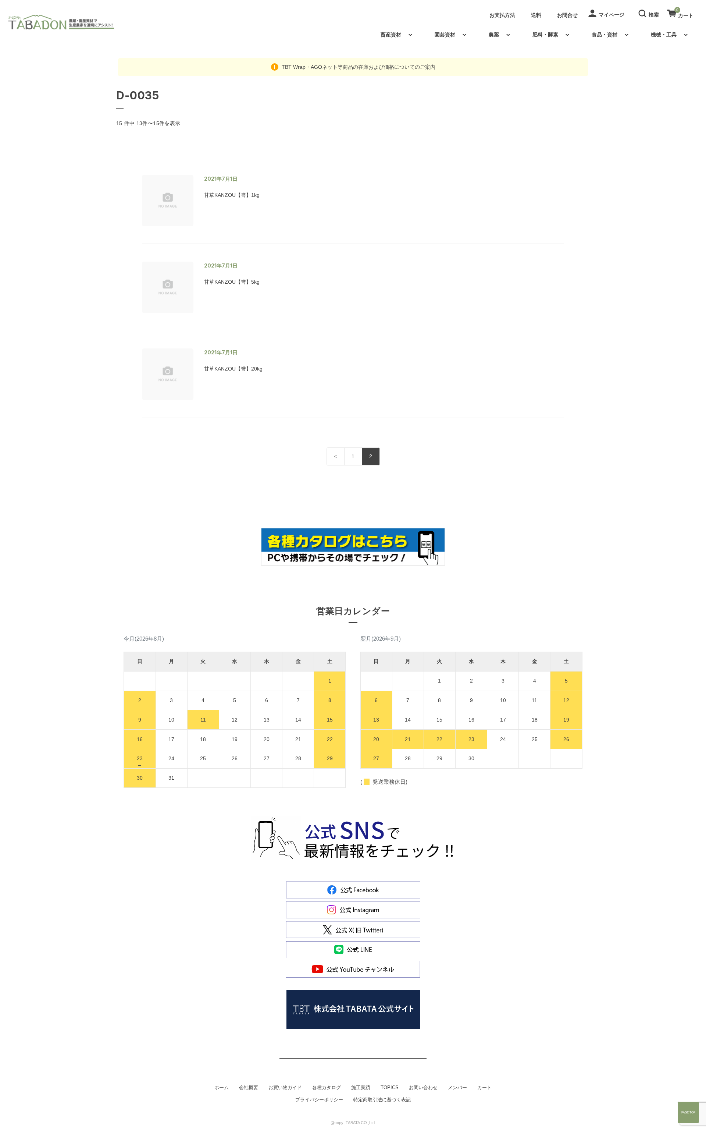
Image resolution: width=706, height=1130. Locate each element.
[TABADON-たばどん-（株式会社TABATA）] (67, 22)
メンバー (457, 1087)
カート (484, 1087)
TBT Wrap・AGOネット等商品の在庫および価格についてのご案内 (357, 67)
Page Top (688, 1112)
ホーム (221, 1087)
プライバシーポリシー (319, 1099)
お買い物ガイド (285, 1087)
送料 (536, 15)
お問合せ (567, 15)
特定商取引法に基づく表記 (382, 1099)
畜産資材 (391, 35)
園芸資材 (445, 35)
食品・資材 (604, 35)
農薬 (494, 35)
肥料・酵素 (545, 35)
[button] (650, 13)
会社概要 (248, 1087)
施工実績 (360, 1087)
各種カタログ (326, 1087)
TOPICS (390, 1087)
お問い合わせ (423, 1087)
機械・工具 (664, 35)
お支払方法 (502, 15)
